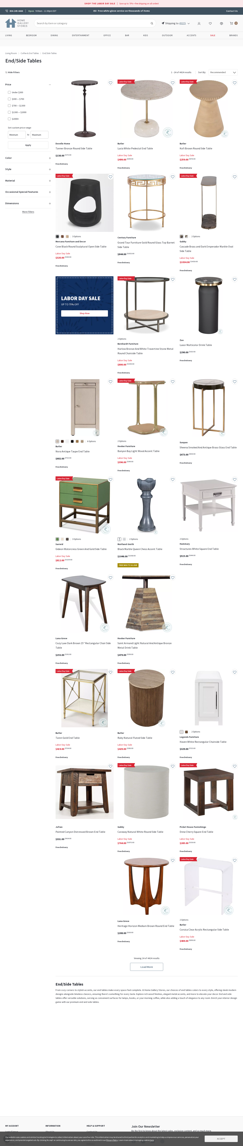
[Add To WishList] (111, 83)
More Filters (28, 211)
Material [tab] (10, 180)
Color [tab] (8, 157)
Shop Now (85, 313)
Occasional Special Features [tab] (21, 191)
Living (8, 35)
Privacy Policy (112, 1140)
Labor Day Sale (125, 155)
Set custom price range (19, 127)
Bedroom (31, 35)
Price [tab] (8, 84)
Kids (145, 35)
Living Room (11, 53)
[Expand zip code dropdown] (188, 23)
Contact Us (232, 10)
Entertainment (80, 35)
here (152, 1140)
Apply (28, 145)
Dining (54, 35)
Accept (221, 1138)
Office (107, 35)
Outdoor (167, 35)
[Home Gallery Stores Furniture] (17, 22)
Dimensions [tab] (12, 203)
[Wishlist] (210, 23)
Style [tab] (8, 169)
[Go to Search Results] (152, 23)
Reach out (66, 901)
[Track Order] (221, 23)
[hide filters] (13, 72)
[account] (199, 23)
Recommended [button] (218, 72)
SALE (212, 35)
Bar (127, 35)
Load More (147, 966)
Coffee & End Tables (30, 53)
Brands (233, 35)
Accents (191, 35)
